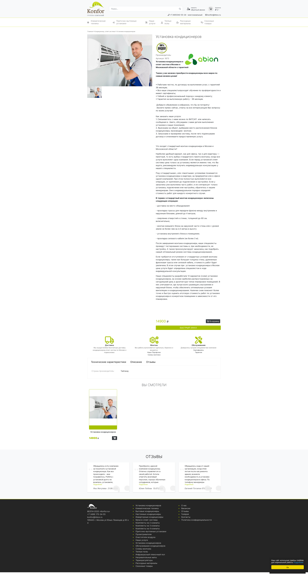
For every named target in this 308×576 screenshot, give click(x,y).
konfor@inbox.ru (214, 15)
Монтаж (154, 345)
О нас (184, 505)
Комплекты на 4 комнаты (148, 528)
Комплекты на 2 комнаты (148, 523)
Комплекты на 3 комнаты (148, 525)
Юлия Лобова (145, 488)
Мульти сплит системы (147, 520)
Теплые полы (167, 22)
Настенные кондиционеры (148, 514)
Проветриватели (144, 534)
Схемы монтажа (154, 355)
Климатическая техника (98, 22)
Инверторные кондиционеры (149, 517)
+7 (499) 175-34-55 (96, 514)
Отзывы (150, 362)
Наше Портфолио (154, 352)
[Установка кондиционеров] (103, 409)
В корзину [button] (214, 321)
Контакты (185, 517)
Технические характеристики (108, 362)
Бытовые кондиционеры (147, 511)
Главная (90, 31)
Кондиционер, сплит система (104, 31)
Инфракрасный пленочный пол (150, 554)
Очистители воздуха (145, 537)
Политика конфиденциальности (196, 520)
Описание (136, 362)
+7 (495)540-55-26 (178, 15)
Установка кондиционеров (125, 31)
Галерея (185, 514)
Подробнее (298, 562)
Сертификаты (198, 350)
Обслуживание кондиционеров (150, 546)
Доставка (109, 345)
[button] (114, 438)
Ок (287, 567)
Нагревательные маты (146, 557)
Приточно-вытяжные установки (126, 22)
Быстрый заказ (188, 328)
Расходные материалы (185, 22)
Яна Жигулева (99, 488)
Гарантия (198, 352)
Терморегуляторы (144, 560)
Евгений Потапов (193, 488)
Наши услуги (152, 22)
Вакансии (185, 508)
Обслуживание (198, 345)
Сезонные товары (209, 22)
